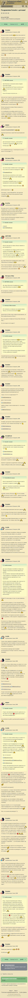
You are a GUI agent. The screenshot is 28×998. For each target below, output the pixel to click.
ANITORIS (6, 17)
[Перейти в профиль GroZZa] (2, 204)
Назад (5, 24)
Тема (15, 990)
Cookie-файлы (23, 992)
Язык (10, 990)
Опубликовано (12, 32)
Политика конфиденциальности (9, 992)
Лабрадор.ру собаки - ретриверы (14, 2)
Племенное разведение (14, 18)
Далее (22, 24)
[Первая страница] (2, 24)
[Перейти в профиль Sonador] (2, 31)
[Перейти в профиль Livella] (2, 528)
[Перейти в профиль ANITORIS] (2, 237)
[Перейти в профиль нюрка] (2, 126)
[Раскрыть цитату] (3, 80)
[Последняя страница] (26, 24)
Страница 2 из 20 (14, 24)
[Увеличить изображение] (14, 35)
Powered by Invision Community (14, 995)
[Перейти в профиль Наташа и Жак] (2, 159)
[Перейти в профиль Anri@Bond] (2, 436)
